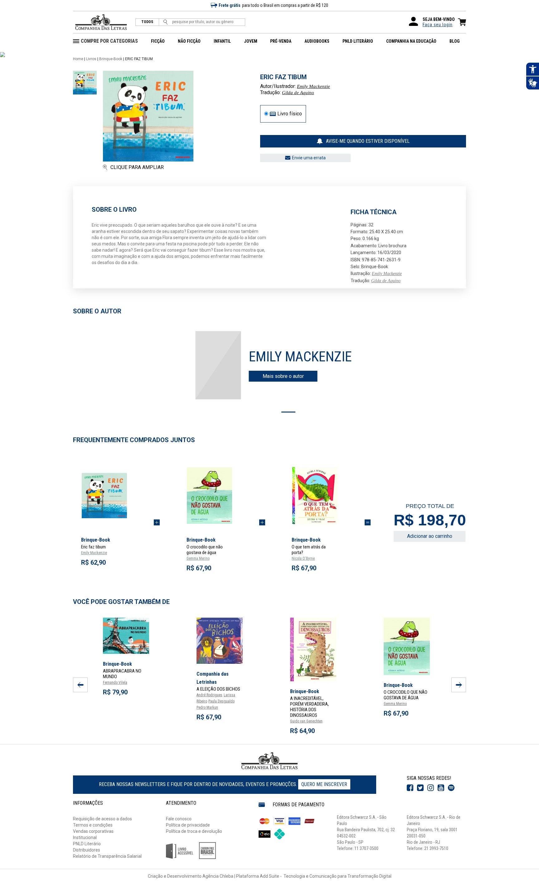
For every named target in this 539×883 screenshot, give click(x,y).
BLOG (454, 41)
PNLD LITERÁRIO (357, 41)
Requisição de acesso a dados (102, 818)
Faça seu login (438, 24)
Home (78, 59)
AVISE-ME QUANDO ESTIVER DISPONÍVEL (368, 141)
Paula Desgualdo (221, 701)
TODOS (147, 22)
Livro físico (289, 114)
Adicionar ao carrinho (429, 536)
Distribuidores (86, 849)
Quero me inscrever (324, 784)
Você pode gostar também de (121, 602)
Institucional (85, 837)
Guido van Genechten (306, 721)
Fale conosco (179, 818)
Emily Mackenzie (313, 86)
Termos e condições (93, 825)
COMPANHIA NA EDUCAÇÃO (411, 41)
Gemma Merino (198, 558)
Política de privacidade (188, 825)
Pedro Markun (207, 707)
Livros (91, 59)
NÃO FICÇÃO (189, 41)
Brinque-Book (110, 59)
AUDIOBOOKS (316, 41)
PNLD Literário (87, 843)
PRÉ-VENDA (280, 41)
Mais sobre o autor (283, 376)
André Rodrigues (209, 695)
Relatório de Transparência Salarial (107, 856)
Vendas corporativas (93, 831)
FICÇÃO (158, 41)
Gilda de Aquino (298, 92)
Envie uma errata (309, 157)
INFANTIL (222, 41)
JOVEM (250, 41)
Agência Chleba (217, 876)
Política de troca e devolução (194, 831)
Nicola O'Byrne (303, 558)
